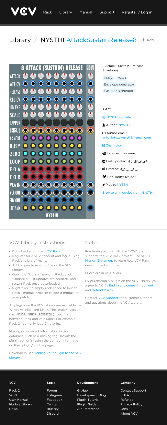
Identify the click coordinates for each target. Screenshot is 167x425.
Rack (47, 12)
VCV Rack (53, 251)
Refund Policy (102, 290)
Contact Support (133, 390)
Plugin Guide (87, 404)
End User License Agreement (131, 285)
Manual (85, 12)
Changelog (113, 145)
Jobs (124, 409)
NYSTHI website (118, 117)
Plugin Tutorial (88, 400)
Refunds (127, 400)
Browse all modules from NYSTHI (127, 192)
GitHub (82, 390)
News (13, 409)
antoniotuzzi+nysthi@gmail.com (126, 137)
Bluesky (53, 409)
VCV (12, 383)
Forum (52, 390)
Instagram (54, 395)
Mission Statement (99, 260)
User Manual (18, 400)
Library (65, 12)
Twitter (52, 404)
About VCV (129, 413)
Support (107, 12)
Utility (108, 78)
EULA (125, 395)
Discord (53, 413)
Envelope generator (119, 84)
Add (149, 40)
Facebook (54, 400)
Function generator (118, 91)
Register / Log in (137, 12)
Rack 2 (14, 390)
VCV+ (13, 395)
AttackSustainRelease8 (101, 39)
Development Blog (91, 395)
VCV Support (108, 298)
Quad (122, 78)
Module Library (20, 404)
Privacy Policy (131, 404)
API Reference (88, 409)
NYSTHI (52, 39)
